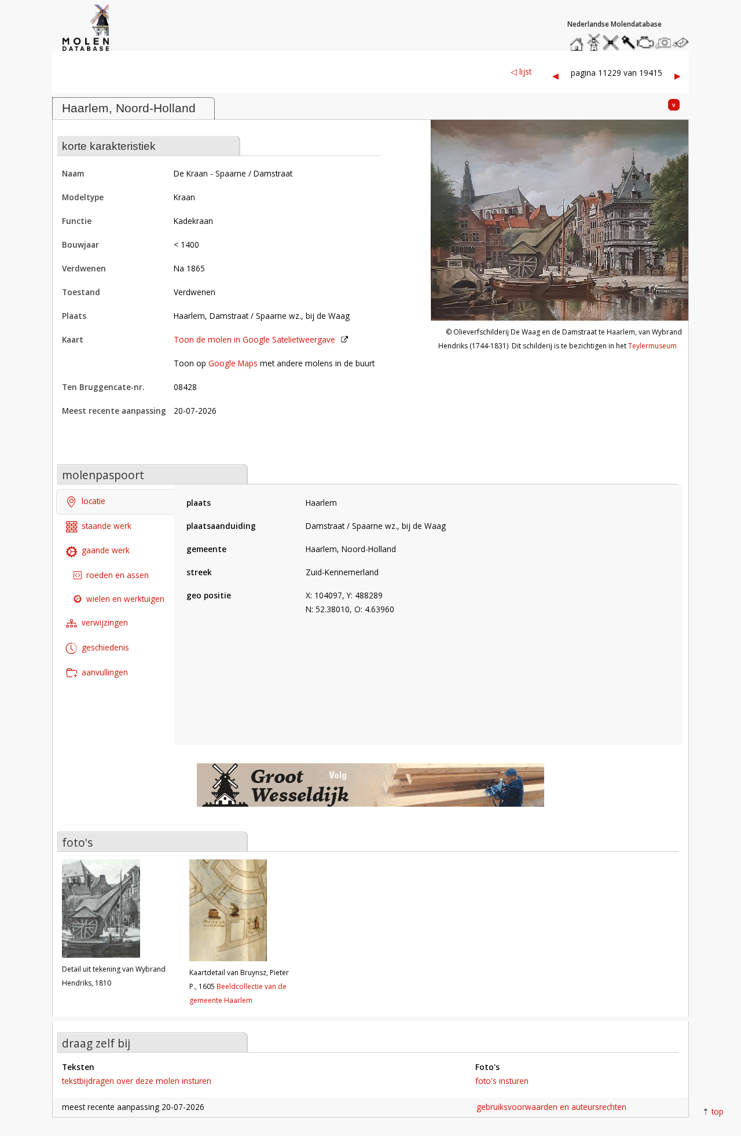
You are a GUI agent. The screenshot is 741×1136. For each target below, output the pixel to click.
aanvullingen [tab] (105, 672)
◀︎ (555, 75)
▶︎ (677, 75)
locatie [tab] (93, 500)
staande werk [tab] (106, 525)
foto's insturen (502, 1080)
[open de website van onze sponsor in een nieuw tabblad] (370, 791)
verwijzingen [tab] (105, 622)
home (578, 39)
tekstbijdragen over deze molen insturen (136, 1080)
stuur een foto (663, 42)
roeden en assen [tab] (117, 574)
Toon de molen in (254, 339)
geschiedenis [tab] (105, 647)
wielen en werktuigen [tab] (125, 598)
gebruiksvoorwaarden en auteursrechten (551, 1106)
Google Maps (233, 363)
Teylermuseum (652, 346)
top (717, 1111)
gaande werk (106, 550)
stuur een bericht (684, 42)
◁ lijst (521, 71)
